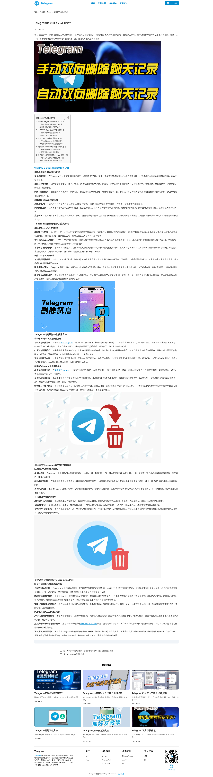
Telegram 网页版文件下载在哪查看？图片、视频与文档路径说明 (90, 651)
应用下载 (124, 3)
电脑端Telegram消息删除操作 (51, 144)
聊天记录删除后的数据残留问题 (52, 158)
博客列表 (113, 3)
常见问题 (102, 3)
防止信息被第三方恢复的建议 (51, 160)
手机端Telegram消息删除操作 (51, 141)
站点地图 (121, 774)
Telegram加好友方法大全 (96, 730)
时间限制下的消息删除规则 (51, 149)
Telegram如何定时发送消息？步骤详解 (102, 693)
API (145, 756)
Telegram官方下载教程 (144, 730)
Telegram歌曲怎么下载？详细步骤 (149, 693)
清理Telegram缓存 (88, 623)
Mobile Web (106, 764)
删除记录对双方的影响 (49, 135)
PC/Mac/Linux (127, 756)
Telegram (47, 3)
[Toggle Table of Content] (65, 118)
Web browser (127, 764)
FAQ (87, 756)
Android (104, 756)
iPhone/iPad (106, 760)
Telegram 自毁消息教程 (75, 654)
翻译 (145, 760)
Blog (87, 760)
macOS (124, 760)
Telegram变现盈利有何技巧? (49, 693)
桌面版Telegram (62, 370)
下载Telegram (67, 342)
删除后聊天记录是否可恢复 (51, 133)
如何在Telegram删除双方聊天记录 (51, 121)
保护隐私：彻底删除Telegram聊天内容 (53, 155)
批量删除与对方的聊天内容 (51, 127)
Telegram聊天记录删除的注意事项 (51, 130)
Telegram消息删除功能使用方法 (50, 138)
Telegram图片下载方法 (46, 730)
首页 (93, 3)
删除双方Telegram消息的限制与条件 (52, 146)
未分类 (42, 12)
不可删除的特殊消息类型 (50, 152)
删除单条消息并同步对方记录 (51, 124)
